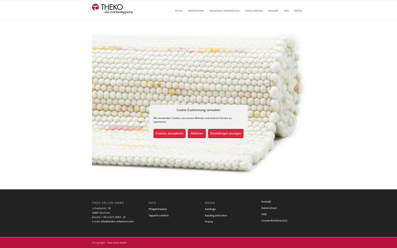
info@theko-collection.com (117, 221)
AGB (264, 214)
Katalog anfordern (216, 215)
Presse (209, 221)
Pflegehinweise (157, 209)
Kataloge (210, 209)
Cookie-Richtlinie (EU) (274, 220)
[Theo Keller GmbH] (112, 10)
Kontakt (266, 201)
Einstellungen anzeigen (225, 133)
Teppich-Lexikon (158, 215)
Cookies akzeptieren (169, 133)
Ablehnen (197, 133)
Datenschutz (269, 208)
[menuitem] (178, 10)
